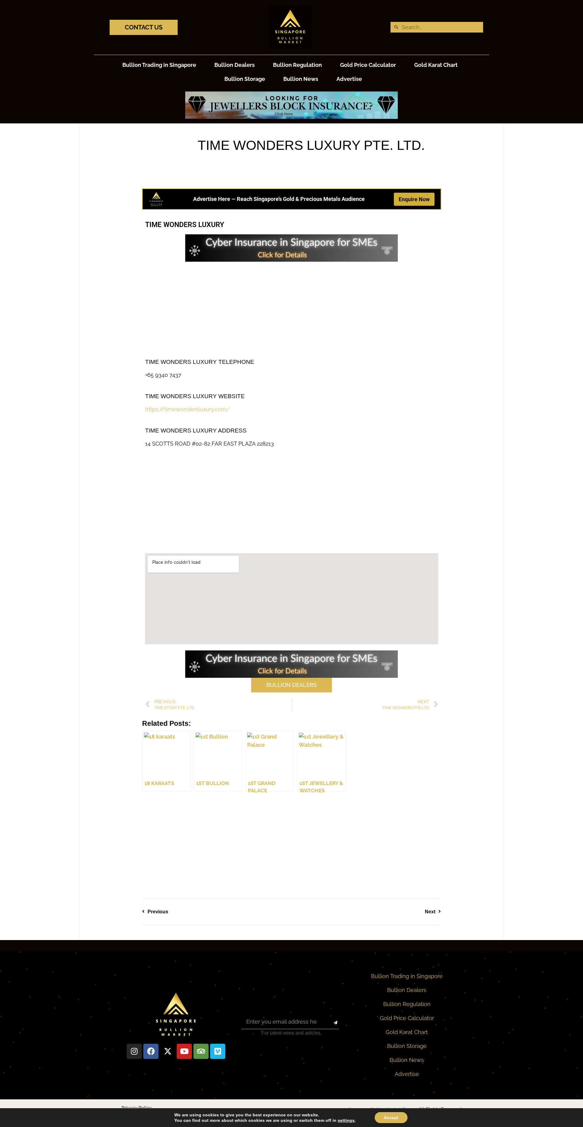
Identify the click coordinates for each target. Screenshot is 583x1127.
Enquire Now (414, 199)
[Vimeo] (217, 1051)
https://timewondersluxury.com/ (187, 409)
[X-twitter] (167, 1051)
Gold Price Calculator (368, 65)
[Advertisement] (291, 310)
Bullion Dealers (234, 65)
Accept (391, 1117)
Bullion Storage (244, 79)
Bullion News (300, 79)
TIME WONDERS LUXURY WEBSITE (195, 396)
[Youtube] (184, 1051)
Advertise (349, 79)
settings (346, 1120)
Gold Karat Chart (436, 65)
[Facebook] (151, 1051)
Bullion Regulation (297, 65)
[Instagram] (134, 1051)
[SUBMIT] (330, 1023)
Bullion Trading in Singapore (159, 65)
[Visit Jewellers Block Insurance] (291, 117)
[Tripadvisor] (201, 1051)
